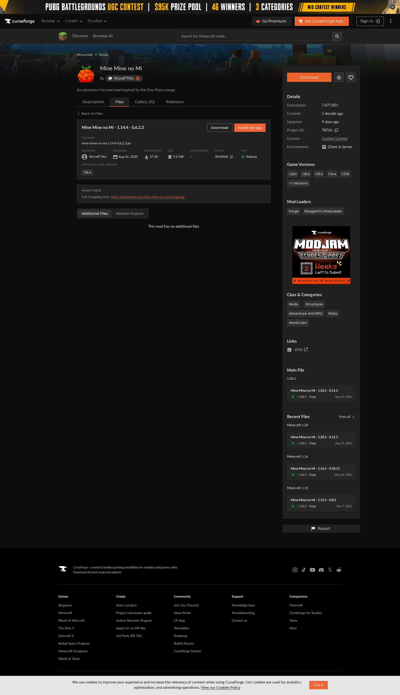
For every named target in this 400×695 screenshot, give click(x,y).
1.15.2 (319, 174)
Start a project (126, 605)
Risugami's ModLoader (323, 211)
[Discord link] (321, 570)
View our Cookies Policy (220, 687)
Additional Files (95, 213)
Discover (80, 36)
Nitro (293, 628)
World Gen (298, 323)
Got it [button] (318, 685)
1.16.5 (306, 174)
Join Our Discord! (186, 605)
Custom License (334, 138)
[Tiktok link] (303, 570)
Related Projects (130, 213)
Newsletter (181, 628)
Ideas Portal (182, 613)
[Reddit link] (339, 570)
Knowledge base (243, 605)
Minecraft (85, 55)
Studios (95, 21)
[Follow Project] (351, 77)
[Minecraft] (63, 36)
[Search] (337, 36)
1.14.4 (332, 174)
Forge (294, 211)
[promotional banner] (200, 7)
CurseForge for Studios (305, 613)
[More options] (390, 21)
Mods (103, 55)
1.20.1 (293, 174)
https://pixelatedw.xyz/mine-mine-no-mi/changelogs (148, 197)
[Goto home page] (20, 21)
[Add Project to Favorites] (339, 77)
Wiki (298, 350)
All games (65, 605)
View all (344, 417)
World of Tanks (69, 659)
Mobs (332, 313)
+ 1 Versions (298, 183)
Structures (314, 304)
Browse (48, 21)
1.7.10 (345, 174)
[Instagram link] (295, 570)
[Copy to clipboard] (336, 130)
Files (119, 102)
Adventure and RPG (306, 313)
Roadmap (181, 636)
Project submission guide (133, 613)
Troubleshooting (243, 613)
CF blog (179, 620)
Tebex (293, 620)
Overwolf (296, 605)
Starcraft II (66, 636)
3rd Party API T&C (129, 636)
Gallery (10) (145, 102)
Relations (175, 102)
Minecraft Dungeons (73, 651)
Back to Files (92, 114)
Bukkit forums (184, 643)
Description (93, 102)
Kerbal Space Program (74, 643)
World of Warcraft (71, 620)
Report (324, 528)
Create (71, 21)
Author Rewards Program (134, 620)
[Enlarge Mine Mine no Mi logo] (85, 74)
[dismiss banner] (392, 7)
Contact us (239, 620)
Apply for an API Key (131, 628)
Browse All (103, 36)
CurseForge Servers (187, 651)
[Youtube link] (312, 570)
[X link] (330, 570)
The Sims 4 (66, 628)
